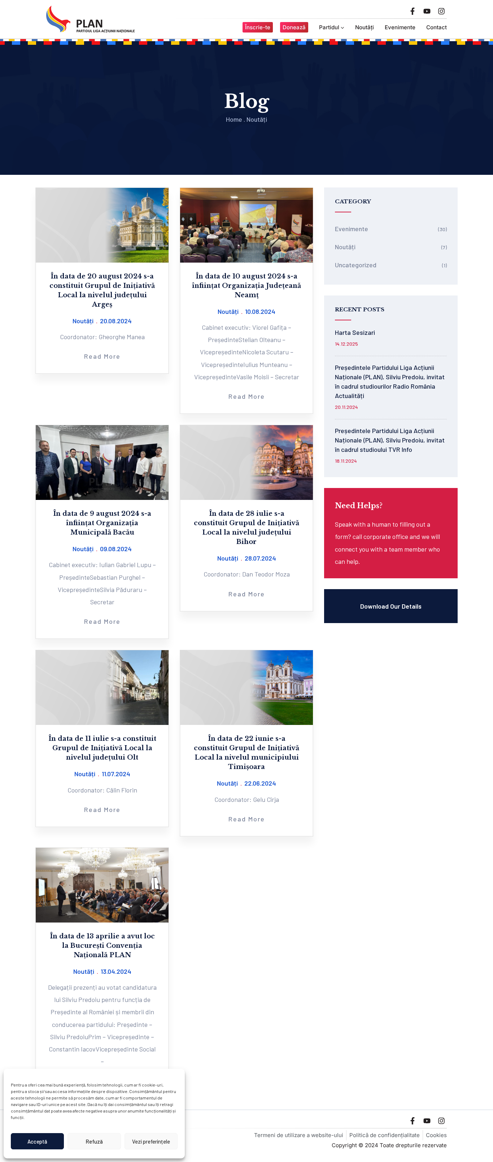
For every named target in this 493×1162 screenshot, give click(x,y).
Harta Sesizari (355, 332)
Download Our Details (391, 606)
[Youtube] (427, 11)
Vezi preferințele (151, 1141)
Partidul (329, 27)
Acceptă (37, 1141)
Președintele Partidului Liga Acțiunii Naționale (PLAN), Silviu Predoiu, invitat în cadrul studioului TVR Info (390, 440)
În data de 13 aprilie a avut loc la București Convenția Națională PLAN (102, 945)
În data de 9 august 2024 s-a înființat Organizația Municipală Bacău (102, 523)
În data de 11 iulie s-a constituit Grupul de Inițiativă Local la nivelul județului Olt (102, 748)
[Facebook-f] (412, 11)
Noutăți (364, 27)
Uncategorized (355, 265)
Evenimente (400, 27)
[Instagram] (441, 11)
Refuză (94, 1141)
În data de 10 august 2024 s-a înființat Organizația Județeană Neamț (246, 285)
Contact (436, 27)
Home (234, 119)
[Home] (90, 19)
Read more (102, 356)
